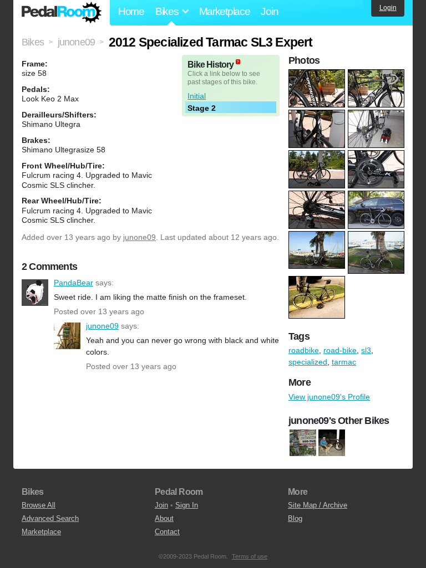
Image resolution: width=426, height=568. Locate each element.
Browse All (38, 505)
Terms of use (249, 556)
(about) (238, 61)
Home (131, 11)
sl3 (366, 350)
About (164, 518)
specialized (307, 361)
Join (269, 11)
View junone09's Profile (329, 396)
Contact (167, 532)
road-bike (340, 350)
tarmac (344, 361)
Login (388, 8)
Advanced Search (50, 518)
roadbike (303, 350)
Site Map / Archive (317, 505)
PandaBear (35, 292)
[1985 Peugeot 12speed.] (302, 442)
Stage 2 (201, 108)
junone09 (139, 237)
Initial (196, 95)
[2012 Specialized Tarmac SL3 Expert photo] (318, 74)
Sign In (186, 505)
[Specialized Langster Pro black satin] (331, 442)
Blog (295, 518)
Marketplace (224, 11)
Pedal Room (62, 13)
